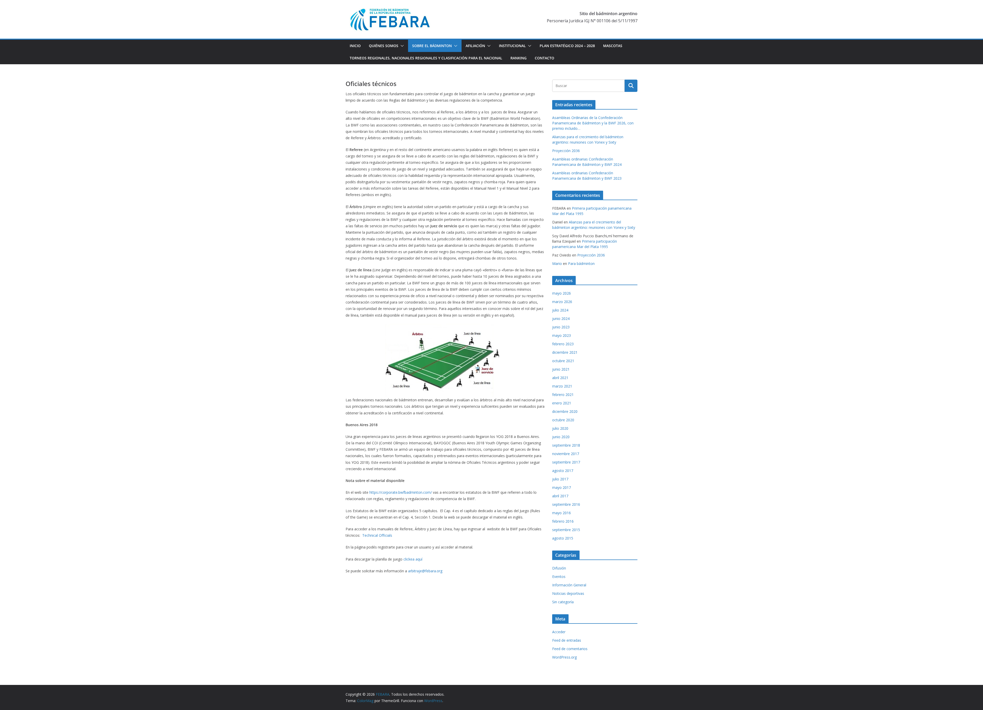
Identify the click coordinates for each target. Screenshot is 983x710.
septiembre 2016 (566, 504)
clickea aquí (412, 559)
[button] (401, 45)
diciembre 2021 (565, 352)
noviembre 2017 (565, 453)
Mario (557, 263)
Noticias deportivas (568, 593)
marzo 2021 (562, 386)
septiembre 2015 (566, 529)
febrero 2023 (563, 343)
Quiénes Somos (383, 45)
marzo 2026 (562, 301)
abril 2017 (560, 495)
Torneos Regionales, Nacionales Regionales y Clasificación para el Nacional (426, 58)
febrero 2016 (563, 521)
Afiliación (475, 45)
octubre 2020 (563, 419)
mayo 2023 (561, 335)
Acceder (558, 631)
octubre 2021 (563, 360)
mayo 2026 (561, 293)
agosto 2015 (562, 538)
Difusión (559, 568)
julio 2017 (560, 479)
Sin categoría (563, 601)
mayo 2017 (561, 487)
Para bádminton (581, 263)
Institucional (512, 45)
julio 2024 (560, 310)
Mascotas (612, 45)
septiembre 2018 (566, 445)
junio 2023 (561, 327)
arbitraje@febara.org (425, 570)
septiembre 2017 (566, 462)
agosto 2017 (562, 470)
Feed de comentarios (569, 648)
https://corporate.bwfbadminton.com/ (400, 492)
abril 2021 (560, 377)
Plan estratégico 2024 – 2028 (567, 45)
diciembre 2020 (565, 411)
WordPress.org (564, 657)
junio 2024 (561, 318)
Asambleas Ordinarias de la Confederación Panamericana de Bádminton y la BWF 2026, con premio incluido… (593, 123)
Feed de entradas (566, 640)
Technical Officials (377, 535)
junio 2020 (561, 436)
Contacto (544, 58)
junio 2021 (561, 369)
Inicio (355, 45)
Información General (569, 585)
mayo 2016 (561, 512)
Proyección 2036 (566, 150)
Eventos (558, 576)
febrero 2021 (563, 394)
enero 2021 (561, 403)
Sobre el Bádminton (432, 45)
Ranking (518, 58)
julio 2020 (560, 428)
